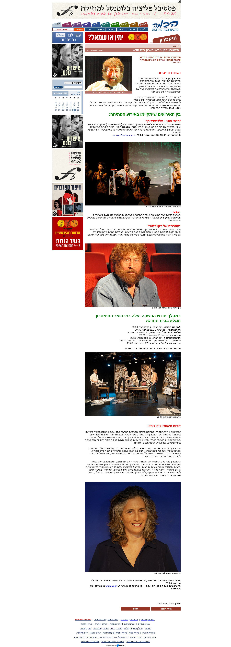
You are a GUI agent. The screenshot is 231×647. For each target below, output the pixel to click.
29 (56, 110)
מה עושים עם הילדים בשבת (138, 641)
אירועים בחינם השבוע (90, 641)
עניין (88, 628)
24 (74, 110)
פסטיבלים (97, 628)
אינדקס (79, 29)
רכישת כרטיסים (63, 29)
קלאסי (119, 628)
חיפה (121, 29)
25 (71, 110)
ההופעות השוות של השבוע (112, 641)
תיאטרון (148, 628)
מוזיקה (134, 628)
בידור (105, 628)
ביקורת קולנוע (108, 633)
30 (78, 112)
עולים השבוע (95, 633)
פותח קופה (78, 637)
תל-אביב (143, 29)
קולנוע (126, 628)
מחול (140, 628)
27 (63, 110)
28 (59, 110)
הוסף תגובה (166, 609)
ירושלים (100, 29)
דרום (90, 29)
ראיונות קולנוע (82, 633)
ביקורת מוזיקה (150, 637)
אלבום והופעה (105, 637)
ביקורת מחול (134, 633)
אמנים (82, 628)
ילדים (112, 628)
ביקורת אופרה (121, 633)
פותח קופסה (91, 637)
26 (67, 110)
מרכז (132, 29)
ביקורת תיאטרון (148, 633)
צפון (111, 29)
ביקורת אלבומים (120, 637)
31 (74, 112)
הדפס (135, 609)
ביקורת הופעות (136, 637)
